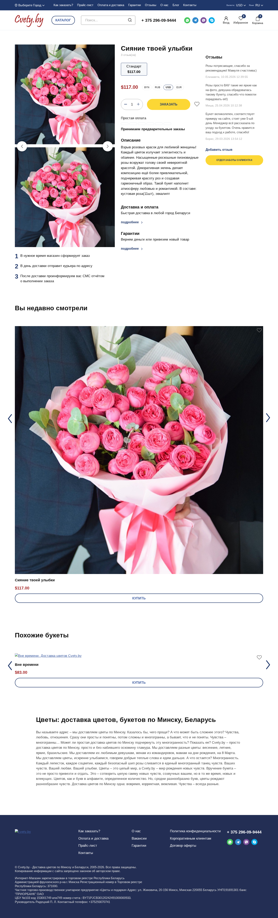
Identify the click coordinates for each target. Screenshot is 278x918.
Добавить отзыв (219, 149)
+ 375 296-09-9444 (158, 20)
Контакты (189, 5)
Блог (176, 5)
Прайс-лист (85, 5)
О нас (164, 5)
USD (168, 87)
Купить (139, 598)
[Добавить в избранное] (196, 104)
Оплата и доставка (110, 5)
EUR (179, 87)
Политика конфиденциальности (195, 831)
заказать (168, 104)
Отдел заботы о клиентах (234, 160)
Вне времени (26, 665)
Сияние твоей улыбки (35, 580)
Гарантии (134, 5)
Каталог (63, 20)
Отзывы (150, 5)
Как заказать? (63, 5)
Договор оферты (183, 845)
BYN (146, 87)
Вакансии (139, 838)
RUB (157, 87)
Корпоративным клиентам (190, 838)
